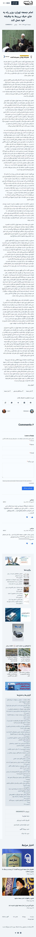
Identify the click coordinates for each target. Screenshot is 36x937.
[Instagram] (7, 3)
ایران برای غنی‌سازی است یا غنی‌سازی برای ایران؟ (18, 706)
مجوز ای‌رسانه (31, 919)
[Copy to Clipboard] (5, 402)
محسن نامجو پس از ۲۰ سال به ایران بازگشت (19, 749)
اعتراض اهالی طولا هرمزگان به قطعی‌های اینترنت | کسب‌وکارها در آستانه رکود (19, 796)
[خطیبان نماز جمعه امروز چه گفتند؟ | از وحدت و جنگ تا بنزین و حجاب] (18, 858)
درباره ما (32, 917)
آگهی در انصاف (5, 917)
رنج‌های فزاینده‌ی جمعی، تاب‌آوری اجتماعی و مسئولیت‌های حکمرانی (19, 739)
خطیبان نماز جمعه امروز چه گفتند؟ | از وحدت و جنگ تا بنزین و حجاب (18, 870)
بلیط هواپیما (25, 816)
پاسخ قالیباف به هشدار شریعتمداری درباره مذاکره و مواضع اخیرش (19, 790)
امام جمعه (29, 391)
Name (31, 445)
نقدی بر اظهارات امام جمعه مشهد (24, 898)
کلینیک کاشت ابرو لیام (23, 820)
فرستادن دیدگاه (28, 488)
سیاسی (15, 24)
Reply (4, 502)
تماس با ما (15, 917)
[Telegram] (6, 3)
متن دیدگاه (30, 462)
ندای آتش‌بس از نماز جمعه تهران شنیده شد (21, 905)
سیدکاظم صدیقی (18, 391)
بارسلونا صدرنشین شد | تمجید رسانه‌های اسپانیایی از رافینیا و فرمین (19, 745)
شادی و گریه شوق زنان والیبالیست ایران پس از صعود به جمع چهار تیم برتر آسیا (18, 722)
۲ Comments (8, 24)
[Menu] (4, 3)
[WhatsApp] (11, 402)
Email (32, 453)
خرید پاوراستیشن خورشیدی (21, 825)
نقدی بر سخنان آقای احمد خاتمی (21, 759)
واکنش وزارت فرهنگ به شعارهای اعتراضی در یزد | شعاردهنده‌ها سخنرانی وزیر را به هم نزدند (14, 582)
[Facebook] (30, 402)
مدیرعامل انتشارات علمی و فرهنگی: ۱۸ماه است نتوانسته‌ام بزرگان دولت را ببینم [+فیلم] (18, 733)
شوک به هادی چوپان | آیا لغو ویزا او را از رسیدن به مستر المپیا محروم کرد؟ (18, 773)
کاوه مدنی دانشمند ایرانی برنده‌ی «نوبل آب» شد (18, 762)
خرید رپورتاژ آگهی (24, 829)
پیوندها (24, 917)
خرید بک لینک (25, 833)
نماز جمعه (7, 391)
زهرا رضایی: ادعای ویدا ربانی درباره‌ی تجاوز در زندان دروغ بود (14, 601)
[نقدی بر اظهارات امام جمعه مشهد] (18, 887)
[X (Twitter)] (9, 3)
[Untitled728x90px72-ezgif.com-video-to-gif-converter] (18, 57)
